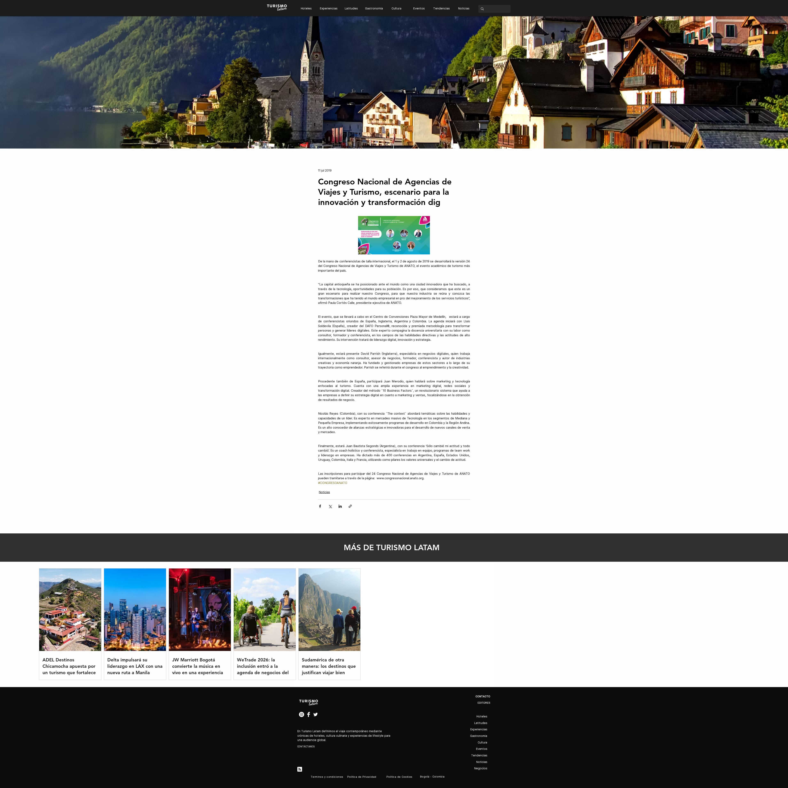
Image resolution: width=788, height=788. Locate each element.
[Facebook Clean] (308, 714)
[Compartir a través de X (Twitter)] (330, 506)
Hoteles (481, 716)
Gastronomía (478, 736)
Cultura (482, 742)
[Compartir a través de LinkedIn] (340, 506)
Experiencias (478, 729)
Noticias (324, 492)
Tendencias (479, 755)
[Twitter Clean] (315, 714)
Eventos (481, 749)
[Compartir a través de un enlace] (350, 506)
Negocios (480, 768)
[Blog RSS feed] (299, 769)
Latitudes (480, 723)
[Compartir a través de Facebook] (320, 506)
